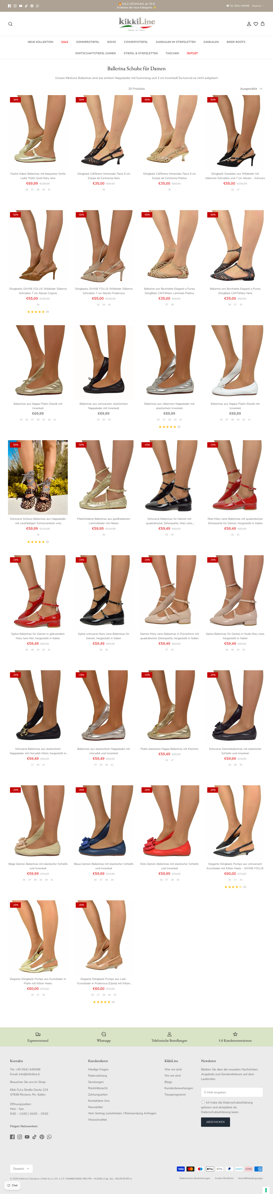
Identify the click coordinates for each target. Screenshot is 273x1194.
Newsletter (95, 1107)
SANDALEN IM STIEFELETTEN (175, 42)
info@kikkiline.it (29, 1074)
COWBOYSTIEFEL (136, 42)
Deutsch (256, 5)
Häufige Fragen (98, 1069)
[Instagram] (15, 5)
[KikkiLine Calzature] (136, 24)
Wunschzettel (97, 1120)
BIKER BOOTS (236, 42)
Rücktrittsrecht (98, 1088)
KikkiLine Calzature (29, 1178)
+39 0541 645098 (27, 1069)
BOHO (111, 42)
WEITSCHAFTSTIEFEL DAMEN (95, 53)
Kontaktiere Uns (99, 1101)
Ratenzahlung (97, 1076)
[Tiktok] (26, 5)
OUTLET (192, 53)
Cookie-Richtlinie (224, 1178)
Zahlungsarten (98, 1095)
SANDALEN (211, 42)
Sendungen (96, 1082)
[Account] (248, 24)
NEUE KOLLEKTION (40, 42)
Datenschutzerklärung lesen (220, 1112)
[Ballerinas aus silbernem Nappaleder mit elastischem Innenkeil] (169, 362)
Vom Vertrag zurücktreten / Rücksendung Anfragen (122, 1113)
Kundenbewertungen (178, 1088)
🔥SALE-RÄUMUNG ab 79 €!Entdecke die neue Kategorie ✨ (136, 5)
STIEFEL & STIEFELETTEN (141, 53)
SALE (64, 42)
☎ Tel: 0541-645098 (237, 5)
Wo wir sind (172, 1076)
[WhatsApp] (37, 5)
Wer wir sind (173, 1069)
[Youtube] (20, 5)
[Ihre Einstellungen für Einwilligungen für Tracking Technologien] (266, 1190)
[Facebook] (9, 5)
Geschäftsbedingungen (250, 1178)
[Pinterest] (31, 5)
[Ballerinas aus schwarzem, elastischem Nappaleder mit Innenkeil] (104, 362)
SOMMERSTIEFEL (87, 42)
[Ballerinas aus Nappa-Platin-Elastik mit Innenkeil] (38, 362)
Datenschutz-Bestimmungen (194, 1178)
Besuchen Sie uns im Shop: (28, 1082)
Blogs (168, 1082)
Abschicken (215, 1122)
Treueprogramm (175, 1095)
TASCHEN (172, 53)
